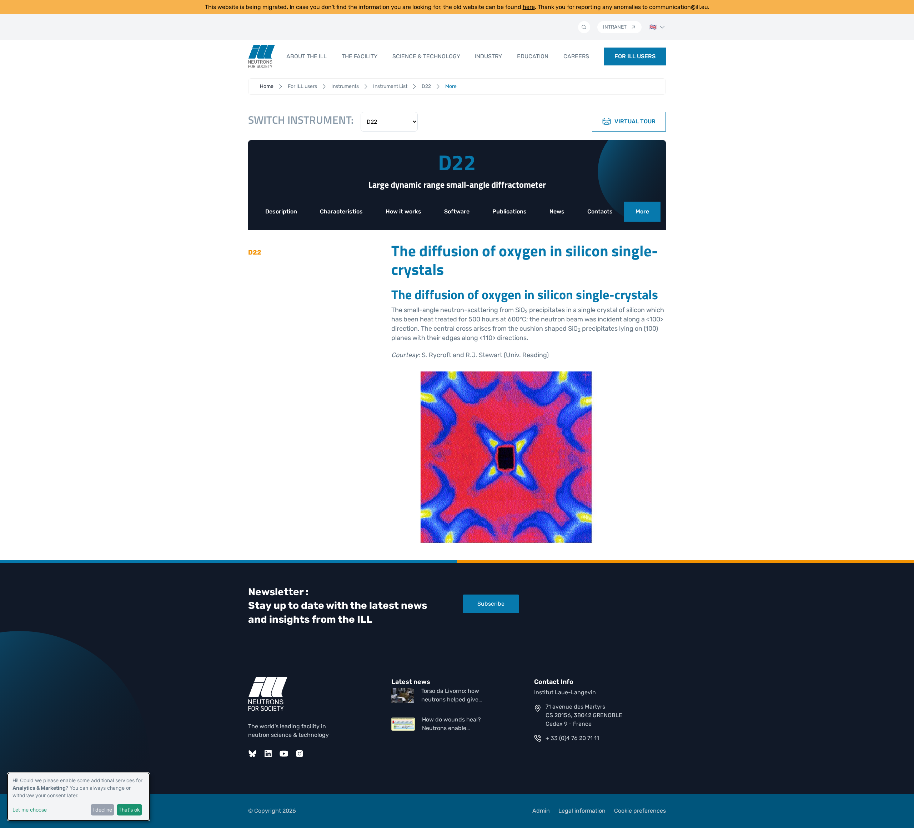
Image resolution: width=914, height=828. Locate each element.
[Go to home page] (261, 56)
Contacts (600, 211)
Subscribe (490, 603)
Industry (488, 56)
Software (456, 211)
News (556, 211)
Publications (509, 211)
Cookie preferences (640, 810)
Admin (541, 810)
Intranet (615, 27)
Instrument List (390, 86)
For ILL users (302, 86)
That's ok (129, 810)
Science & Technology (426, 56)
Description (281, 211)
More (642, 211)
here (529, 7)
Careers (576, 56)
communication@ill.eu (678, 7)
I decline (102, 810)
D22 (426, 86)
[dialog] (78, 797)
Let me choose (29, 810)
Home (266, 86)
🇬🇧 (653, 27)
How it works (403, 211)
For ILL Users (635, 56)
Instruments (345, 86)
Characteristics (341, 211)
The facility (359, 56)
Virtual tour (635, 121)
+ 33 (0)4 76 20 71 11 (572, 738)
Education (532, 56)
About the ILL (306, 56)
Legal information (582, 810)
